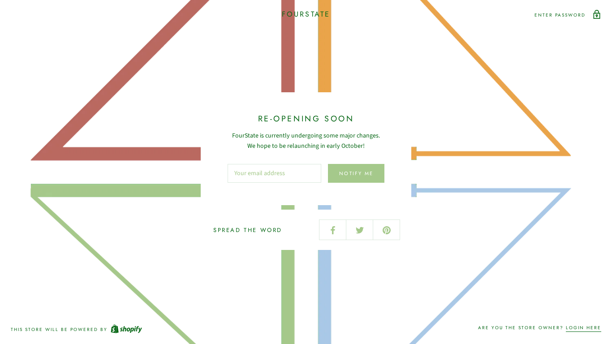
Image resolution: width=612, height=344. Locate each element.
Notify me (356, 173)
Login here (583, 327)
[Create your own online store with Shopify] (126, 329)
